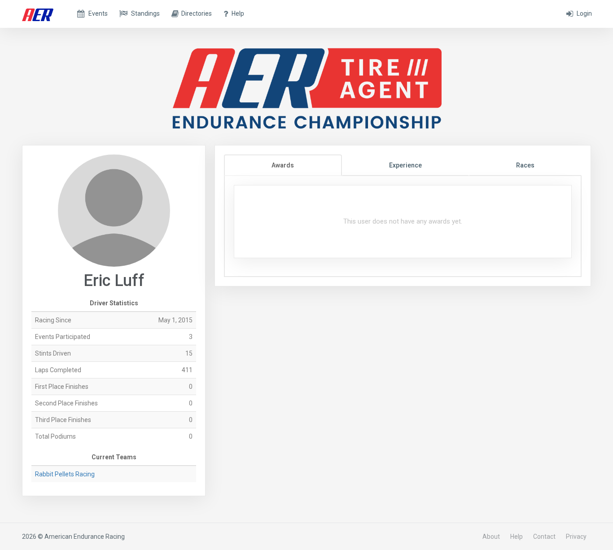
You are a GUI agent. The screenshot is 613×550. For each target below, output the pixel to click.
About (491, 536)
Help (516, 536)
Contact (544, 536)
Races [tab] (525, 165)
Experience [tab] (405, 165)
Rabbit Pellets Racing (65, 474)
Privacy (576, 536)
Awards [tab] (282, 165)
